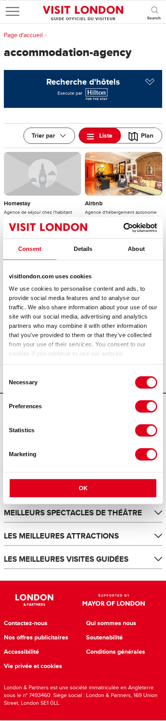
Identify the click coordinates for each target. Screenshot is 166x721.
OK (83, 488)
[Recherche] (154, 11)
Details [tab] (83, 248)
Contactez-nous (25, 623)
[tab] (100, 135)
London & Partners (34, 600)
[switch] (146, 406)
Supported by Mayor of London (113, 600)
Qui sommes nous (111, 623)
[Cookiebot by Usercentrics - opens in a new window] (123, 228)
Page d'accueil (23, 35)
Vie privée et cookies (33, 666)
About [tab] (136, 248)
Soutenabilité (104, 637)
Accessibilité (21, 651)
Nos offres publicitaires (36, 637)
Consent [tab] (29, 248)
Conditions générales (115, 651)
